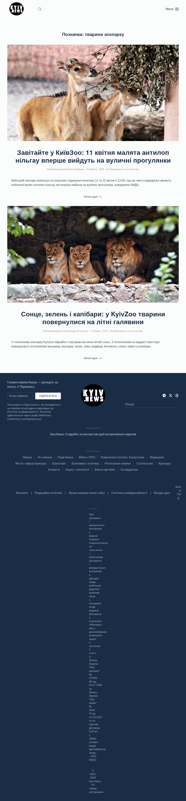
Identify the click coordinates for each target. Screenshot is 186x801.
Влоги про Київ (105, 469)
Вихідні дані (162, 492)
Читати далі (91, 196)
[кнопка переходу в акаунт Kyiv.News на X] (170, 395)
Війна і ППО (87, 457)
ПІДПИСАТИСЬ (48, 395)
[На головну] (17, 9)
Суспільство (132, 169)
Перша (27, 457)
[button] (40, 9)
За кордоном (129, 469)
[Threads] (177, 395)
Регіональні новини (118, 463)
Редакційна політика (48, 492)
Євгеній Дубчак (75, 169)
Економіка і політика (85, 463)
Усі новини (45, 457)
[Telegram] (164, 395)
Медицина (157, 457)
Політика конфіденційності (129, 492)
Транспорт (59, 463)
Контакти (22, 492)
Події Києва (65, 457)
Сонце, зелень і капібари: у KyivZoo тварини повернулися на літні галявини (93, 317)
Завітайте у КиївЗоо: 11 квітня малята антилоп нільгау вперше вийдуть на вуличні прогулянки (93, 156)
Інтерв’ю (54, 469)
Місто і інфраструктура (30, 463)
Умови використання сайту (87, 492)
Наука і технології (77, 469)
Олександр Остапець (75, 330)
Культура (165, 463)
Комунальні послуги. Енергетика (122, 457)
